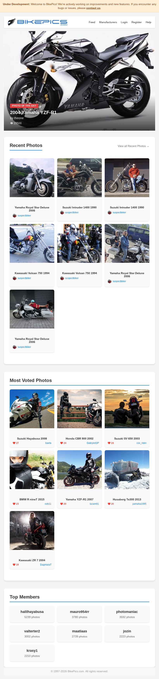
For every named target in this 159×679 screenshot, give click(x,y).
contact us (93, 8)
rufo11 (48, 503)
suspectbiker (24, 215)
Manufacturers (108, 22)
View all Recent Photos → (133, 146)
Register (136, 22)
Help (148, 22)
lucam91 (94, 503)
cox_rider (141, 443)
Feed (92, 22)
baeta (48, 443)
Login (124, 22)
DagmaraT (45, 564)
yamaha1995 (139, 503)
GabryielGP (93, 443)
